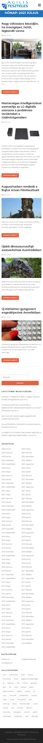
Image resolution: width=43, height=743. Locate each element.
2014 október (27, 643)
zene (26, 716)
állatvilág (34, 716)
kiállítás (19, 691)
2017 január (6, 593)
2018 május (6, 563)
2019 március (7, 544)
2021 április (26, 494)
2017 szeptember (8, 578)
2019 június (26, 536)
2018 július (6, 559)
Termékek (5, 663)
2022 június (26, 468)
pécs (30, 699)
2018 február (27, 567)
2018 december (28, 548)
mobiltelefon (23, 695)
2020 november (8, 506)
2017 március (7, 590)
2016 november (8, 597)
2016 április (26, 609)
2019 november (8, 529)
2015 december (28, 616)
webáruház (18, 716)
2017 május (6, 586)
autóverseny (13, 675)
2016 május (6, 609)
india (16, 687)
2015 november (8, 620)
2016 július (6, 605)
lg (34, 691)
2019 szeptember (8, 533)
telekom (29, 708)
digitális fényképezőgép (29, 679)
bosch (16, 679)
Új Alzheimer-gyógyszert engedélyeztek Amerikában (21, 310)
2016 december (28, 593)
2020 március (7, 521)
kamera (23, 687)
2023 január (6, 456)
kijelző (31, 687)
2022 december (28, 456)
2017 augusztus (28, 578)
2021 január (6, 502)
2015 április (26, 632)
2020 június (26, 513)
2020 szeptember (8, 510)
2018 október (27, 552)
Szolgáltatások (27, 659)
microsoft (12, 695)
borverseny (7, 679)
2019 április (26, 540)
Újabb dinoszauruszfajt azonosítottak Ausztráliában (21, 248)
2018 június (26, 559)
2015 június (26, 628)
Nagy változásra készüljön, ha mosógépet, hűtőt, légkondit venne (20, 27)
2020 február (27, 521)
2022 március (7, 475)
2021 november (8, 483)
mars (4, 695)
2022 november (8, 460)
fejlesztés (11, 683)
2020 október (27, 506)
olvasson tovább (9, 92)
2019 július (6, 536)
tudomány (6, 712)
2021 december (28, 479)
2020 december (28, 502)
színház (5, 708)
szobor (35, 704)
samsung (6, 704)
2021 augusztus (28, 487)
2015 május (6, 632)
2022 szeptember (8, 464)
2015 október (27, 620)
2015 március (7, 635)
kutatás (27, 691)
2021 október (27, 483)
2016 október (27, 597)
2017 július (6, 582)
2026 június (6, 449)
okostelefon (21, 699)
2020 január (6, 525)
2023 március (7, 453)
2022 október (27, 460)
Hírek (4, 659)
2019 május (6, 540)
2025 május (26, 449)
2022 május (6, 472)
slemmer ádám (25, 704)
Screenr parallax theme (15, 739)
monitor (34, 695)
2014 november (8, 643)
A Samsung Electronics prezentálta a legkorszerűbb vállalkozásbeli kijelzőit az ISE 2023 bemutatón (21, 408)
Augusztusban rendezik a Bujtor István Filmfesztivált (20, 188)
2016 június (26, 605)
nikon (5, 699)
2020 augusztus (28, 510)
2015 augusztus (28, 624)
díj (4, 683)
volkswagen (7, 716)
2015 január (6, 639)
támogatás (17, 712)
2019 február (27, 544)
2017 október (27, 574)
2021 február (27, 498)
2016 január (6, 616)
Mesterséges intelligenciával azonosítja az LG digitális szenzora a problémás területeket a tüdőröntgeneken (21, 110)
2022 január (6, 479)
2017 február (27, 590)
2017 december (28, 571)
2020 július (6, 513)
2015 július (6, 628)
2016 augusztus (28, 601)
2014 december (28, 639)
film (18, 683)
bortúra (30, 675)
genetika (34, 683)
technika (20, 708)
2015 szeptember (8, 624)
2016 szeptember (8, 601)
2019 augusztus (28, 533)
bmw (23, 675)
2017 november (8, 574)
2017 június (26, 582)
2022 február (27, 475)
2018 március (7, 567)
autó (4, 675)
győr (4, 687)
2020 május (6, 517)
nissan (12, 699)
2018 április (26, 563)
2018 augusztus (28, 555)
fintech (25, 683)
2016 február (27, 613)
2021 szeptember (8, 487)
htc (10, 687)
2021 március (7, 498)
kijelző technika (8, 691)
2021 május (6, 494)
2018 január (6, 571)
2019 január (6, 548)
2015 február (27, 635)
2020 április (26, 517)
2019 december (28, 525)
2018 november (8, 552)
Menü (39, 5)
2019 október (27, 529)
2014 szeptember (8, 647)
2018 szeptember (8, 555)
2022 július (6, 468)
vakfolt (35, 712)
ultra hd (27, 712)
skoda (14, 704)
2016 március (7, 613)
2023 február (27, 453)
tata (12, 708)
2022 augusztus (28, 464)
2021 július (6, 491)
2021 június (26, 491)
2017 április (26, 586)
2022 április (26, 472)
